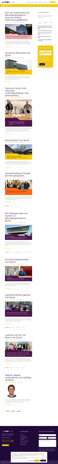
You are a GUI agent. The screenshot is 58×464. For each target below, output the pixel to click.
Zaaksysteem (17, 367)
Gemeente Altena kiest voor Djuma (18, 54)
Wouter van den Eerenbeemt (12, 22)
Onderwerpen (45, 22)
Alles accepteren (37, 460)
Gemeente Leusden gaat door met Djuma (44, 37)
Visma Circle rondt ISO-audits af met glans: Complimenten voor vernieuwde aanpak (45, 27)
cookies (18, 453)
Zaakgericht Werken (18, 327)
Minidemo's (52, 2)
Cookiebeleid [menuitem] (22, 439)
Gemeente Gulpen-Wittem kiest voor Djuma (44, 33)
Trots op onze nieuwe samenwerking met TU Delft (44, 40)
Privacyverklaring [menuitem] (23, 436)
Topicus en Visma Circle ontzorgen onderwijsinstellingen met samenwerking (17, 92)
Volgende (18, 411)
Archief (51, 22)
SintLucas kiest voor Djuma (17, 140)
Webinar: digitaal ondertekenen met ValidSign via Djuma (18, 377)
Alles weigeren (43, 460)
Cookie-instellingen (5, 445)
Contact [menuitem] (21, 434)
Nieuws (5, 5)
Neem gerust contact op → (6, 437)
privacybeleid (50, 450)
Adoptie (24, 327)
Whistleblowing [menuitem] (23, 444)
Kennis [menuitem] (36, 2)
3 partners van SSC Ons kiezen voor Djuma (15, 336)
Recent (40, 22)
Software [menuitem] (28, 2)
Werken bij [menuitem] (40, 2)
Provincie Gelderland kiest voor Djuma (17, 260)
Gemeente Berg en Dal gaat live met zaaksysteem (17, 174)
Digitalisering (22, 367)
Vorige (8, 411)
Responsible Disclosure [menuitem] (24, 437)
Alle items (12, 411)
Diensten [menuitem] (32, 2)
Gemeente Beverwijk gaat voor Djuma (45, 30)
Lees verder (8, 46)
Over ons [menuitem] (44, 2)
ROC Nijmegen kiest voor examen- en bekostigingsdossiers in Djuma (16, 217)
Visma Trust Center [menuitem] (23, 442)
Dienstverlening (12, 327)
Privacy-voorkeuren (31, 460)
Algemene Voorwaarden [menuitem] (24, 441)
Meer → (44, 17)
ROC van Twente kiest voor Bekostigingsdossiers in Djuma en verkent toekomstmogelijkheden (17, 16)
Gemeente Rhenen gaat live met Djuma (17, 296)
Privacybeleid (39, 455)
